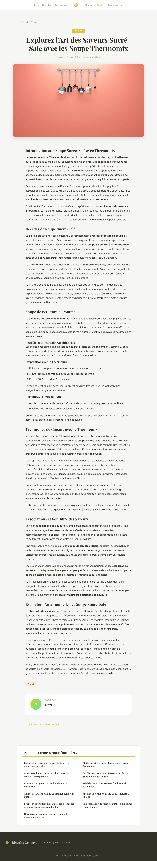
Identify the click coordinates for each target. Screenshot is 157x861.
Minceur (89, 5)
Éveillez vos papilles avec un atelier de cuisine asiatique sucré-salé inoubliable (49, 805)
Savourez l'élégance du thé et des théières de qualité (107, 795)
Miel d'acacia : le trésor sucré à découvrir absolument (105, 785)
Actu (36, 5)
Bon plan (46, 5)
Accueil (24, 22)
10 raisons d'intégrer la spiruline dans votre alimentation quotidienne (47, 775)
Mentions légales (50, 842)
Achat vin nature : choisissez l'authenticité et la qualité (49, 795)
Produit (100, 5)
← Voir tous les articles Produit (42, 724)
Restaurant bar (115, 5)
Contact (66, 842)
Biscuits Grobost (24, 842)
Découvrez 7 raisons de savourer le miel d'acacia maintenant (45, 815)
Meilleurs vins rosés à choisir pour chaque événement (105, 764)
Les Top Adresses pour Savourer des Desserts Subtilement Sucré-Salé (107, 775)
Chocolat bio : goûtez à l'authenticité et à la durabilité (47, 785)
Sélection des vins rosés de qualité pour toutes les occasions (107, 805)
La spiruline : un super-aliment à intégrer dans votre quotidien (46, 764)
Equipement (61, 5)
